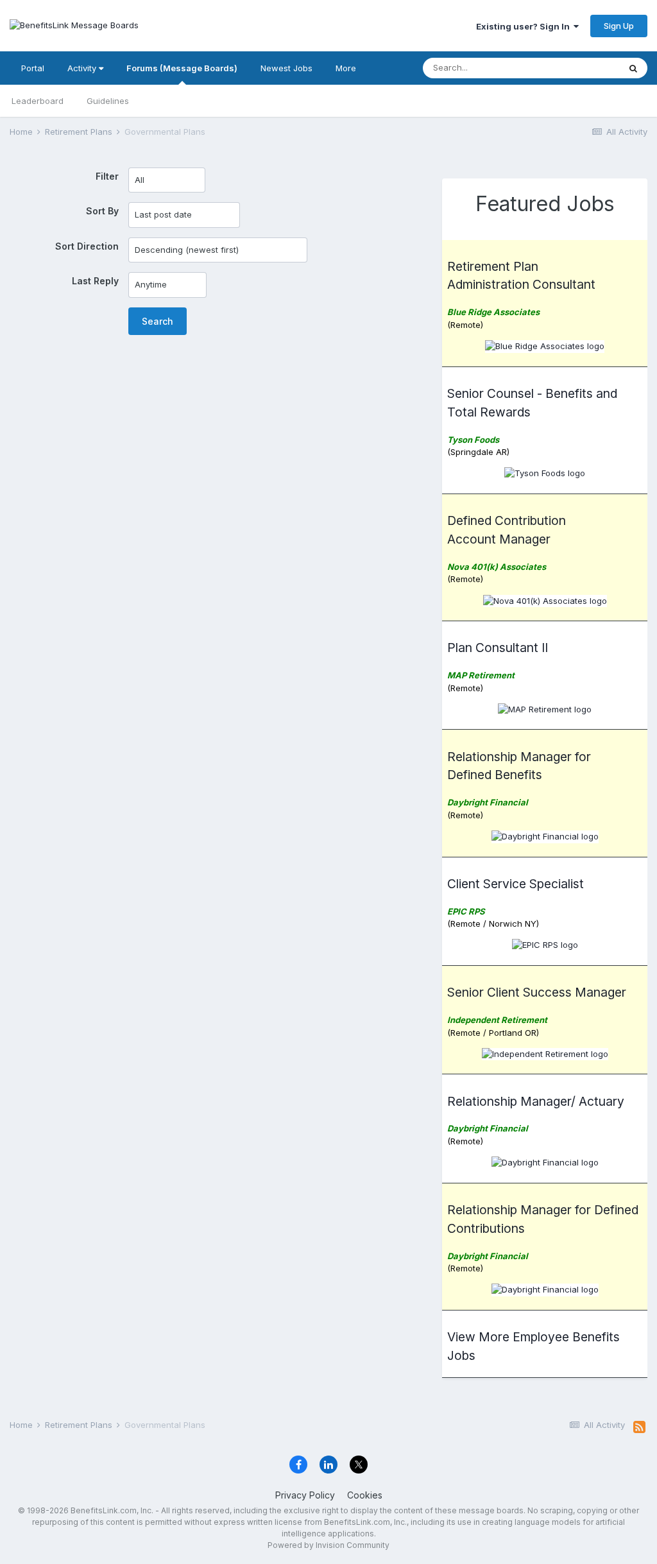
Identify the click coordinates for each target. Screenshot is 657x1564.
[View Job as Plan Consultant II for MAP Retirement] (545, 708)
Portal (32, 68)
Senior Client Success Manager (536, 992)
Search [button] (157, 321)
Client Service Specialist (515, 883)
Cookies (364, 1495)
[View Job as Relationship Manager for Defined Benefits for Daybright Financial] (545, 835)
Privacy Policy (305, 1495)
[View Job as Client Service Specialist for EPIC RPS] (545, 945)
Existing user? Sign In (525, 26)
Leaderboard (38, 101)
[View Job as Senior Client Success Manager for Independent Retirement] (545, 1053)
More (346, 68)
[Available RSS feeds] (639, 1427)
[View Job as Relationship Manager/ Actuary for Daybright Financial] (545, 1161)
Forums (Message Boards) (181, 68)
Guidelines (108, 101)
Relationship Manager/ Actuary (535, 1101)
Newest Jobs (286, 68)
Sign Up (619, 26)
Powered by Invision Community (328, 1545)
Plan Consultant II (497, 647)
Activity (83, 68)
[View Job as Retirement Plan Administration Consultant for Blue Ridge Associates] (544, 345)
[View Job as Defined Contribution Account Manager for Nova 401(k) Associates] (545, 600)
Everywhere (579, 68)
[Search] (633, 68)
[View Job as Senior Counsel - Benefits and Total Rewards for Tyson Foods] (544, 473)
